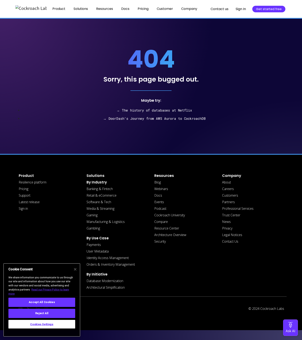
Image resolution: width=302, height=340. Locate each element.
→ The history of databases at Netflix (154, 110)
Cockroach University (169, 215)
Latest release (29, 202)
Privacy (227, 228)
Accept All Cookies (42, 302)
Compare (161, 221)
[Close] (75, 269)
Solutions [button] (81, 8)
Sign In (241, 9)
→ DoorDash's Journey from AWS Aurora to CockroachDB (154, 118)
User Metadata (97, 251)
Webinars (161, 189)
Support (24, 195)
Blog (157, 182)
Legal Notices (232, 235)
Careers (228, 189)
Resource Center (166, 228)
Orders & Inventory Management (110, 264)
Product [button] (58, 8)
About (226, 182)
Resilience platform (32, 182)
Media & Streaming (100, 208)
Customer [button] (165, 8)
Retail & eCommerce (101, 195)
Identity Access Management (107, 258)
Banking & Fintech (99, 189)
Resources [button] (104, 8)
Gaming (92, 215)
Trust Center (231, 215)
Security (160, 241)
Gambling (93, 228)
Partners (228, 202)
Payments (93, 244)
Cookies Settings (41, 324)
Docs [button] (125, 8)
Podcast (160, 208)
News (226, 221)
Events (159, 202)
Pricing (143, 8)
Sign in (23, 208)
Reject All (41, 313)
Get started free (269, 9)
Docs (158, 195)
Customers (230, 195)
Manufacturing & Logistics (105, 221)
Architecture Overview (170, 235)
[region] (41, 300)
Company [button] (189, 8)
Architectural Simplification (105, 287)
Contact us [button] (219, 9)
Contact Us (230, 241)
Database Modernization (104, 281)
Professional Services (238, 208)
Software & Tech (98, 202)
